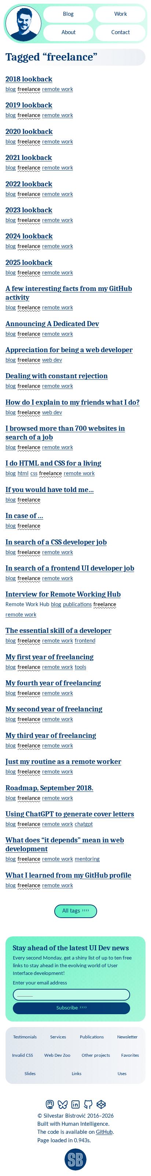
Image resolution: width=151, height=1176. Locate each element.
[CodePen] (101, 1104)
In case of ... (24, 515)
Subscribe (67, 1008)
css (33, 474)
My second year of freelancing (53, 709)
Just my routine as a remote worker (63, 761)
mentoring (87, 859)
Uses (122, 1073)
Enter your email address (40, 983)
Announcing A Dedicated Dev (52, 324)
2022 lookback (28, 184)
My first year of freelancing (49, 657)
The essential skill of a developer (58, 630)
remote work (57, 89)
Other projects (96, 1055)
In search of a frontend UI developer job (69, 568)
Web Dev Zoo (57, 1055)
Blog (68, 14)
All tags (71, 911)
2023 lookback (28, 210)
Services (58, 1037)
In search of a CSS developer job (56, 542)
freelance (29, 89)
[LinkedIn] (75, 1104)
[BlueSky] (63, 1104)
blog (10, 89)
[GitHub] (88, 1104)
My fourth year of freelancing (53, 683)
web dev (52, 360)
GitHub (104, 1132)
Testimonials (25, 1037)
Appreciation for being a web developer (69, 350)
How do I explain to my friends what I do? (72, 402)
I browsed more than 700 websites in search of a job (65, 432)
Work (120, 14)
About (69, 33)
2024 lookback (29, 236)
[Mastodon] (50, 1104)
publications (77, 605)
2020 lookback (29, 131)
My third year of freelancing (50, 735)
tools (80, 667)
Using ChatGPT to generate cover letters (69, 814)
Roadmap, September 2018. (49, 788)
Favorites (130, 1055)
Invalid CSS (22, 1055)
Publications (92, 1037)
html (23, 474)
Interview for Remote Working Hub (63, 594)
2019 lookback (28, 105)
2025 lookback (28, 262)
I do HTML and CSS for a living (53, 463)
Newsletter (127, 1037)
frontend (85, 641)
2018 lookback (28, 79)
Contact (120, 33)
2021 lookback (28, 157)
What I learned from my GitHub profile (68, 875)
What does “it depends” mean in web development (64, 844)
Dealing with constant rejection (56, 376)
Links (76, 1073)
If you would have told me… (49, 489)
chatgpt (84, 824)
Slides (30, 1073)
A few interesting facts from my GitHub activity (68, 293)
